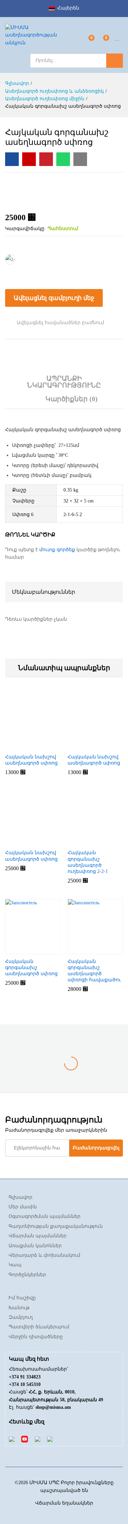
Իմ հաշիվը (22, 1297)
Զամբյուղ (21, 1317)
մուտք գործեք (57, 549)
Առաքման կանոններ (35, 1245)
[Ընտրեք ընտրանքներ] (24, 746)
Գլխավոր (20, 1197)
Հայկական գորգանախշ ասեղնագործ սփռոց (31, 967)
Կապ (15, 1264)
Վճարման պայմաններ (38, 1235)
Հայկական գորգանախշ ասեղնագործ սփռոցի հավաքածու (94, 971)
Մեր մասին (23, 1206)
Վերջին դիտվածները (36, 1336)
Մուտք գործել (119, 40)
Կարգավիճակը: (25, 228)
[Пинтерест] (37, 1439)
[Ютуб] (24, 1439)
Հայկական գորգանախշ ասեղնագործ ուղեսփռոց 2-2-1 (88, 862)
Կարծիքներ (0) (71, 398)
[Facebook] (11, 1439)
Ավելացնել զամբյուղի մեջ (54, 298)
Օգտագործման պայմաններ (45, 1216)
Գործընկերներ (27, 1274)
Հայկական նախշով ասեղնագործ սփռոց (31, 760)
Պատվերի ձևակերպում (39, 1326)
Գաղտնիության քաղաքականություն (56, 1226)
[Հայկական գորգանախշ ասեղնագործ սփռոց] (12, 159)
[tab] (64, 385)
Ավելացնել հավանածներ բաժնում (60, 322)
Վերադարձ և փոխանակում (44, 1255)
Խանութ (19, 1307)
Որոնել (114, 61)
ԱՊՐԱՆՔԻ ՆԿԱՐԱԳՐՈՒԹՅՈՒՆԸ (64, 382)
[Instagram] (50, 1439)
